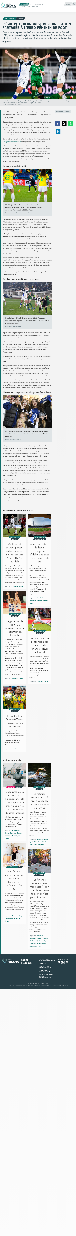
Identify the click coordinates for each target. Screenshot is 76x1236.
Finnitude (59, 112)
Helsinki (39, 600)
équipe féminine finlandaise (12, 141)
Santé (39, 943)
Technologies (16, 835)
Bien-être (15, 678)
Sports (67, 112)
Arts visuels (15, 830)
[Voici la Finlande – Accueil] (8, 5)
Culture (7, 833)
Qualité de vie (40, 941)
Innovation (8, 835)
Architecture (41, 598)
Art (13, 916)
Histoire (45, 600)
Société (43, 943)
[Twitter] (61, 962)
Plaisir (45, 839)
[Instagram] (67, 962)
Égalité (21, 678)
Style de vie (38, 842)
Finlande (44, 938)
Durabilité (18, 916)
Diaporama (32, 600)
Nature (7, 921)
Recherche (32, 943)
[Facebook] (59, 962)
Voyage (7, 838)
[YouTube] (64, 962)
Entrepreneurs (9, 918)
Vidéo (39, 946)
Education (32, 938)
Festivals (13, 833)
